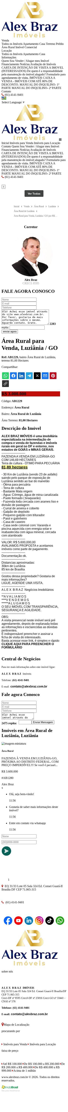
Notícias (25, 64)
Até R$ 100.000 (12, 1063)
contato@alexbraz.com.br (28, 686)
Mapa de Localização (16, 1024)
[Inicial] (30, 37)
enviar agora (9, 331)
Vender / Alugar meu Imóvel (32, 60)
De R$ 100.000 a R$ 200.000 (41, 1063)
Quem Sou (8, 60)
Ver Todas (34, 193)
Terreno (50, 43)
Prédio (60, 43)
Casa (42, 43)
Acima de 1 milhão (24, 1070)
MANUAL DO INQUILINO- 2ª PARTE (36, 88)
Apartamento (31, 43)
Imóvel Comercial (26, 47)
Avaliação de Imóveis (43, 64)
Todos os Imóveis (12, 43)
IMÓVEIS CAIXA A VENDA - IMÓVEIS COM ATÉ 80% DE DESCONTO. (28, 81)
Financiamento (10, 64)
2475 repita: (9, 723)
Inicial (5, 143)
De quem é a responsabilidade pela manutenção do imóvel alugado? (32, 72)
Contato (6, 91)
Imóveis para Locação (47, 143)
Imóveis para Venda (21, 143)
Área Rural (8, 47)
